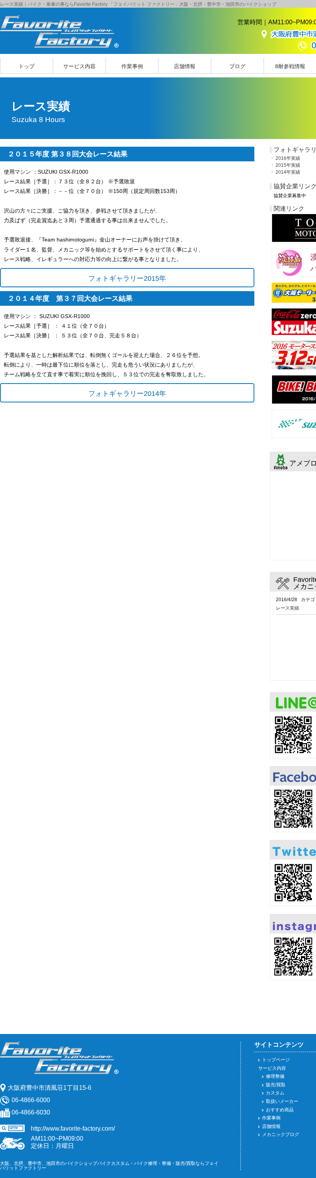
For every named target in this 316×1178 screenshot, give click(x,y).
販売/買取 (276, 1085)
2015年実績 (288, 165)
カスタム (275, 1093)
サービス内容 (79, 66)
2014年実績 (288, 172)
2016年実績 (288, 158)
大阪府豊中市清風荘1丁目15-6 (49, 1087)
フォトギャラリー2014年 (127, 393)
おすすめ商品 (280, 1110)
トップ (26, 66)
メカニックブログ (280, 1134)
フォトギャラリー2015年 (127, 278)
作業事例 (132, 66)
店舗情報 (184, 66)
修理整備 (275, 1076)
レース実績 (287, 608)
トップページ (276, 1059)
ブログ (237, 66)
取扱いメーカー (282, 1101)
